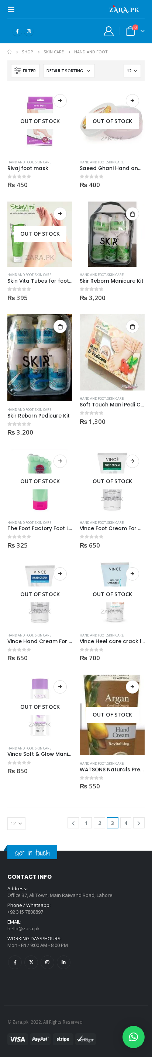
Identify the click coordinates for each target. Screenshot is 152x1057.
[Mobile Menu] (13, 9)
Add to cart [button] (132, 213)
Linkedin (63, 962)
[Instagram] (29, 31)
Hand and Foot (20, 162)
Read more (60, 100)
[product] (112, 234)
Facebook (15, 962)
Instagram (47, 962)
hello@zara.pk (23, 928)
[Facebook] (17, 31)
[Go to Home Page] (9, 52)
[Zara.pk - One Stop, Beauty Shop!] (124, 9)
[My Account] (109, 31)
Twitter (31, 962)
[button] (133, 1037)
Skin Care (43, 162)
